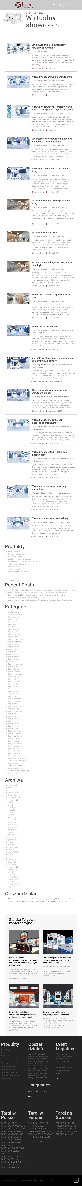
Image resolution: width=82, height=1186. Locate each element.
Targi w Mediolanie (14, 699)
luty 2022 (11, 835)
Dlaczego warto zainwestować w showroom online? (49, 391)
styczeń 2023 (12, 817)
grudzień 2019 (13, 879)
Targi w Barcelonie (14, 634)
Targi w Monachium (15, 701)
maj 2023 (11, 810)
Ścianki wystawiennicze (16, 556)
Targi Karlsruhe (13, 627)
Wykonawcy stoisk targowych (59, 113)
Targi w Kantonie (14, 671)
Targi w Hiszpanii (14, 669)
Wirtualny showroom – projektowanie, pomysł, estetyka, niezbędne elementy (52, 108)
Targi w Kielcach (13, 676)
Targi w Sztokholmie (15, 736)
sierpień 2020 (12, 869)
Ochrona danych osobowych (64, 1067)
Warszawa (38, 1063)
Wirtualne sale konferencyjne (18, 758)
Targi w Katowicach (15, 674)
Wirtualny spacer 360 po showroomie (52, 77)
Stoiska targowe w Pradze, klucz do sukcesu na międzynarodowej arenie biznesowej (37, 592)
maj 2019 (11, 887)
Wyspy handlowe (14, 773)
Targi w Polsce (13, 719)
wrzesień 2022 (13, 827)
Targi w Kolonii (13, 679)
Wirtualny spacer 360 (56, 81)
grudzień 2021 (13, 840)
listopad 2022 (13, 822)
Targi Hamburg (13, 624)
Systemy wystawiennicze (16, 554)
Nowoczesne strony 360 (45, 326)
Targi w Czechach (14, 647)
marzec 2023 (12, 812)
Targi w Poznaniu (14, 721)
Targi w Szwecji (13, 738)
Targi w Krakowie (14, 681)
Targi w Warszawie (14, 746)
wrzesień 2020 (13, 867)
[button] (54, 5)
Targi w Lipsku (13, 684)
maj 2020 (11, 874)
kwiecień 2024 (13, 788)
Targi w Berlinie (13, 637)
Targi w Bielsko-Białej (15, 639)
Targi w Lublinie (13, 691)
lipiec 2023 (11, 805)
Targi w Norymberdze (15, 711)
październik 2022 (14, 825)
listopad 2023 (13, 795)
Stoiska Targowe (14, 552)
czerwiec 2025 (13, 785)
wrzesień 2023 (13, 800)
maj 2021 (11, 850)
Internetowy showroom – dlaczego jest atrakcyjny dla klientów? (53, 359)
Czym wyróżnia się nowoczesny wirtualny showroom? (49, 46)
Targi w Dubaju (13, 649)
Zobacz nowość (13, 574)
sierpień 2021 (12, 842)
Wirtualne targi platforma (16, 569)
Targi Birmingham (14, 617)
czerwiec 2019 (13, 884)
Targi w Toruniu (13, 741)
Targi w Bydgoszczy (15, 642)
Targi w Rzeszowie (14, 724)
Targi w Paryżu (13, 716)
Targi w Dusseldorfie (15, 652)
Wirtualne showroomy (15, 566)
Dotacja (58, 1073)
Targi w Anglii (12, 632)
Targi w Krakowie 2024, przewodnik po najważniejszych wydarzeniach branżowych (37, 595)
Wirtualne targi (13, 763)
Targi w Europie (13, 657)
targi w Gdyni (12, 662)
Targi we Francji (13, 748)
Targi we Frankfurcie (15, 751)
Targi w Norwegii (14, 709)
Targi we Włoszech (14, 753)
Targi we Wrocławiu (15, 756)
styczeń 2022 (12, 837)
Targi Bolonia (12, 619)
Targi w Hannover (14, 667)
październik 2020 (14, 864)
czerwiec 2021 (13, 847)
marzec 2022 (12, 832)
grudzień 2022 (13, 820)
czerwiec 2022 (13, 830)
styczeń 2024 (12, 790)
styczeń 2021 (12, 857)
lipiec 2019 (11, 882)
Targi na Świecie (13, 629)
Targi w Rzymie (13, 726)
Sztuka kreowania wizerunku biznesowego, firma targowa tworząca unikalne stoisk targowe (40, 600)
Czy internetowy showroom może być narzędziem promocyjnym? (52, 140)
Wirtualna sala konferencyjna (18, 571)
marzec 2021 (12, 855)
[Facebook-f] (57, 1078)
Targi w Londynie (14, 689)
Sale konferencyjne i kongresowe (19, 559)
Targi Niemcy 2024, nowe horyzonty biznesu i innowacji (27, 597)
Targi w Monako (13, 704)
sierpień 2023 (12, 802)
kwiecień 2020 (13, 877)
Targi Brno (11, 622)
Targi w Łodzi (12, 686)
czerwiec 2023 (13, 807)
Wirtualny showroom (40, 51)
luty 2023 (11, 815)
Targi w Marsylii (13, 696)
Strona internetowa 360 (44, 232)
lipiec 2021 (11, 845)
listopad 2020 (13, 862)
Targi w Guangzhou (15, 664)
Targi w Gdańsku (14, 659)
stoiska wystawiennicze (16, 614)
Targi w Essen (13, 654)
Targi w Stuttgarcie (14, 729)
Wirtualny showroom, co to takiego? (51, 518)
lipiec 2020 (11, 872)
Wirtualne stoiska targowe (17, 564)
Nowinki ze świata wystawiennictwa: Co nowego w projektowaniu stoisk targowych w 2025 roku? (42, 590)
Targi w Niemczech (14, 706)
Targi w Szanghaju (14, 731)
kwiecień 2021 (13, 852)
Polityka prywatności (62, 1070)
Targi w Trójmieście (14, 743)
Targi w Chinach (13, 644)
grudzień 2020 (13, 860)
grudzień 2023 (13, 793)
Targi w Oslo (12, 714)
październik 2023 (14, 798)
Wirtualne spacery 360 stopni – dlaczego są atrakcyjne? (48, 421)
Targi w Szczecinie (14, 734)
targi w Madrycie (14, 694)
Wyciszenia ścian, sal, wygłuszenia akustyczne (24, 561)
